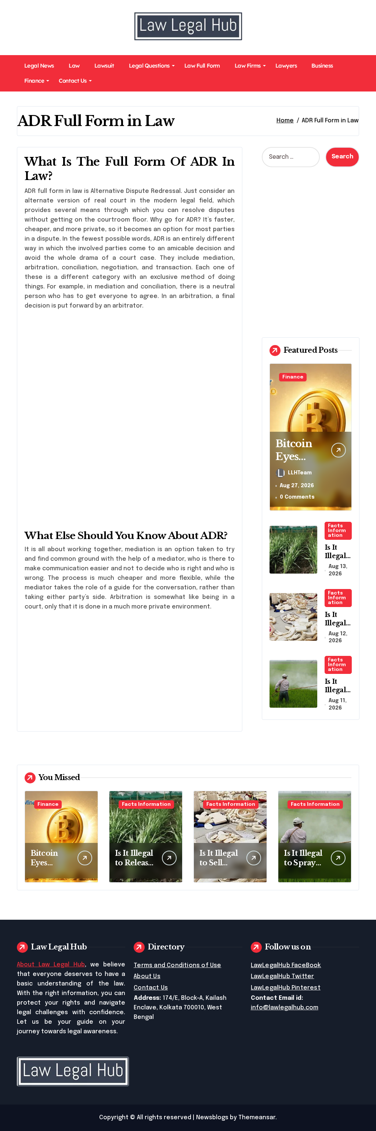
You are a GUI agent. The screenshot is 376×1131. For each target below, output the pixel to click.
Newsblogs (212, 1117)
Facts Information (337, 531)
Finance (34, 80)
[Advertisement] (131, 367)
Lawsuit (104, 65)
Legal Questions (149, 65)
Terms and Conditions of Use (177, 965)
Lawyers (286, 65)
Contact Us (72, 80)
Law (74, 65)
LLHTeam (300, 472)
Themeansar (256, 1117)
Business (322, 65)
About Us (147, 976)
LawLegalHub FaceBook (286, 965)
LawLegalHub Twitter (282, 976)
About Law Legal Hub (51, 965)
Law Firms (248, 65)
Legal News (39, 65)
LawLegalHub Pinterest (286, 988)
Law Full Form (202, 65)
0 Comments (297, 497)
